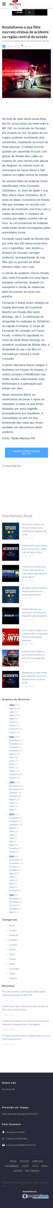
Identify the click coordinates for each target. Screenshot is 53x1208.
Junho (12, 715)
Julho (11, 712)
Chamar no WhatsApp (16, 1138)
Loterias (13, 944)
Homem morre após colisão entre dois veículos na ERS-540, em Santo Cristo (34, 549)
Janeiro (12, 732)
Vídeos (45, 1165)
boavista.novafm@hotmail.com (21, 1145)
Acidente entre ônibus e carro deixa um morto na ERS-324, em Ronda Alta (33, 654)
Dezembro (14, 740)
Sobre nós (37, 1161)
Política (12, 959)
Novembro (14, 743)
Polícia (12, 954)
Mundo (12, 949)
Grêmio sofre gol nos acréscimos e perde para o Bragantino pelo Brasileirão (34, 612)
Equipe (25, 1165)
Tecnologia (14, 968)
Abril (11, 722)
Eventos (18, 1170)
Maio (11, 718)
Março (12, 725)
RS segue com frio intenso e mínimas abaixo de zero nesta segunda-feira (35, 591)
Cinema (12, 930)
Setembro (14, 750)
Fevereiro (13, 728)
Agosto (12, 708)
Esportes (13, 940)
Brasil (28, 46)
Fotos (35, 1165)
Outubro (13, 747)
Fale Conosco (32, 1170)
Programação (12, 1165)
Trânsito (13, 978)
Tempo (12, 973)
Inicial (13, 1161)
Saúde (12, 964)
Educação (13, 935)
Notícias (24, 1161)
